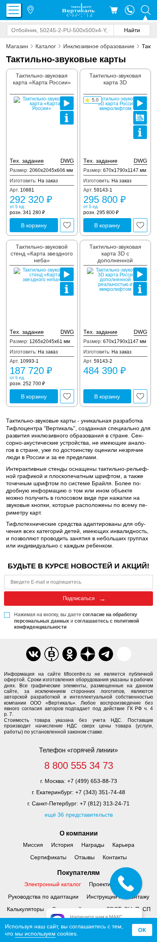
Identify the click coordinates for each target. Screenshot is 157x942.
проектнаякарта (140, 118)
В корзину (34, 225)
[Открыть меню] (13, 10)
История (62, 845)
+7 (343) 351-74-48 (100, 792)
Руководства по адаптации (43, 896)
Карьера (123, 845)
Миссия (33, 845)
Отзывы (84, 857)
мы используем (35, 933)
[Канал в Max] (124, 654)
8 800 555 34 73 (78, 765)
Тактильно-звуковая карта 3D (115, 79)
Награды (92, 845)
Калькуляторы (25, 909)
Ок (142, 930)
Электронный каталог (52, 884)
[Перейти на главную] (78, 10)
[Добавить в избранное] (67, 225)
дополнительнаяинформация (67, 118)
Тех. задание (27, 160)
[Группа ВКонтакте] (33, 654)
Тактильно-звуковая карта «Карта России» (42, 79)
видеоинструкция (67, 103)
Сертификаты (48, 857)
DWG (67, 160)
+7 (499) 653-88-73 (92, 781)
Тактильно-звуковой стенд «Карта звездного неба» (41, 253)
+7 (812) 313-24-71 (105, 803)
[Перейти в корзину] (113, 10)
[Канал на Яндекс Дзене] (88, 654)
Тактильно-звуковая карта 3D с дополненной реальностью (115, 256)
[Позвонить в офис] (129, 10)
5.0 (95, 100)
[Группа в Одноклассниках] (69, 654)
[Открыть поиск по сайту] (145, 10)
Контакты (115, 857)
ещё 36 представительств (79, 814)
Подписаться (79, 598)
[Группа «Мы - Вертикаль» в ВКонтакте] (51, 654)
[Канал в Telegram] (106, 654)
